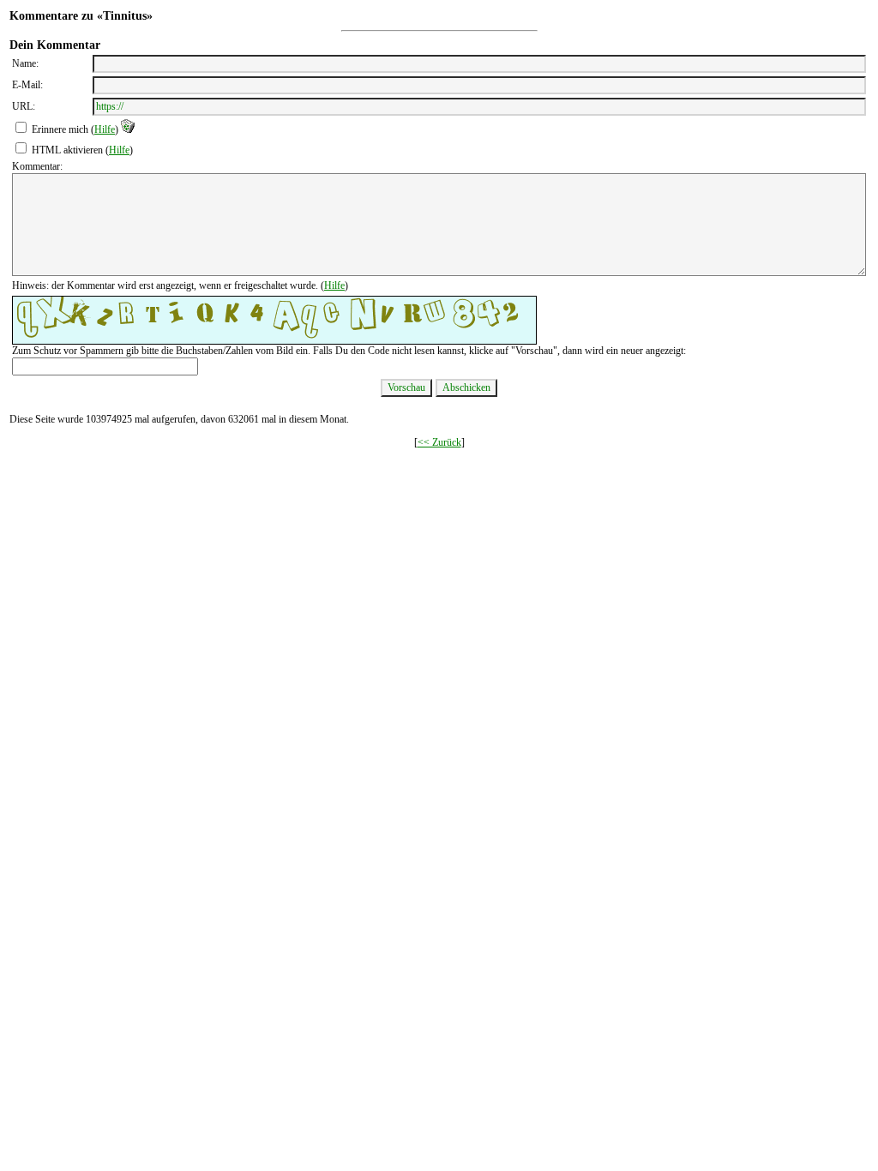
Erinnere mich (60, 129)
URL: (23, 106)
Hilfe (104, 129)
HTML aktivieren (67, 150)
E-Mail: (27, 85)
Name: (25, 63)
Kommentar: (37, 166)
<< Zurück (439, 442)
